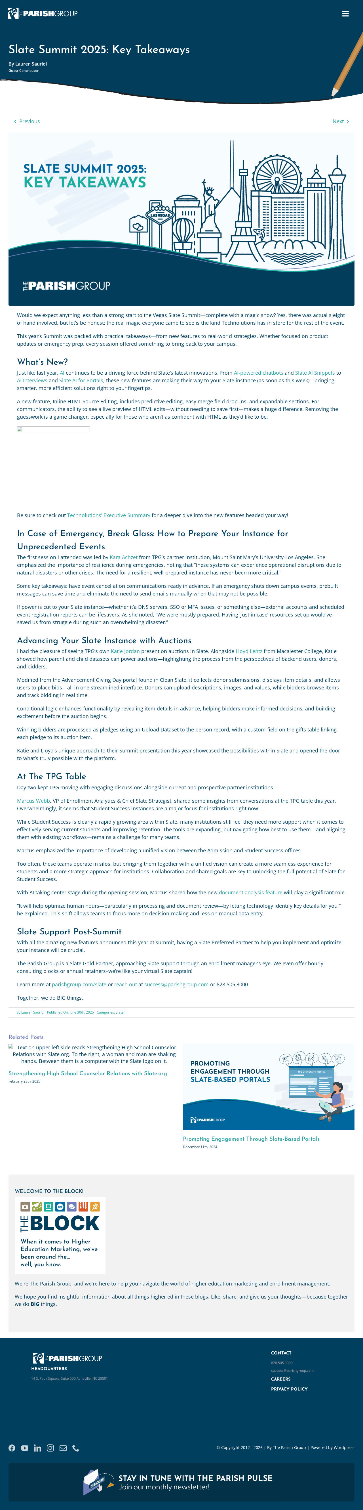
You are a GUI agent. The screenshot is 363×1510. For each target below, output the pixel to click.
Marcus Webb (33, 800)
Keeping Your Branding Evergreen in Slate (238, 1139)
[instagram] (50, 1456)
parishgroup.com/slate (79, 984)
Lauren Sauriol (32, 1012)
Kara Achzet (124, 557)
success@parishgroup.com (176, 984)
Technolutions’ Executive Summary (108, 515)
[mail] (63, 1456)
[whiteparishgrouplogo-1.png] (44, 8)
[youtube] (24, 1456)
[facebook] (12, 1456)
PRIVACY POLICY (289, 1398)
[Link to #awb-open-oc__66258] (345, 13)
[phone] (75, 1456)
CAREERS (281, 1388)
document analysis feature (250, 892)
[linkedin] (37, 1456)
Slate (120, 1012)
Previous (29, 121)
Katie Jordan (125, 651)
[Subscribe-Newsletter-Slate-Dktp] (181, 1476)
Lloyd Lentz (249, 651)
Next (338, 121)
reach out (125, 984)
